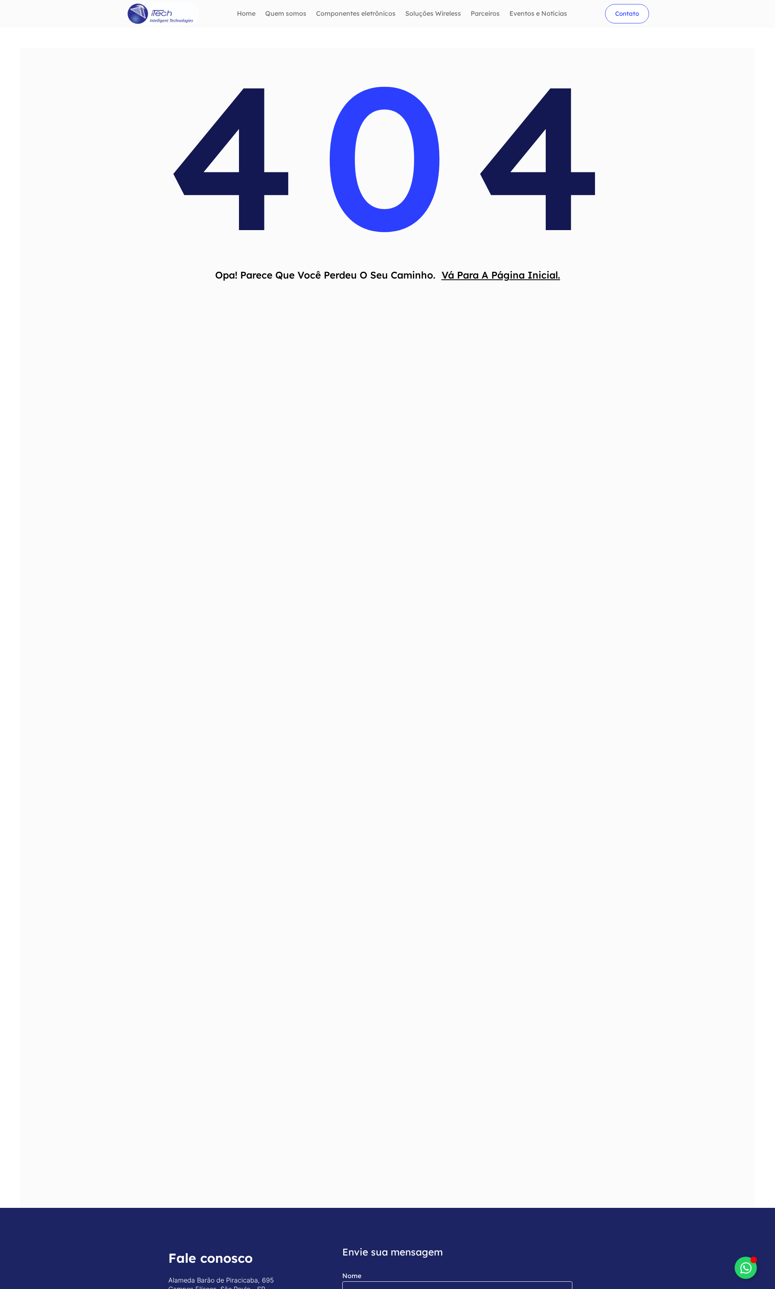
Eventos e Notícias (538, 13)
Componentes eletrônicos (356, 13)
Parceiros (485, 13)
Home (246, 13)
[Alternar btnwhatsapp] (746, 1268)
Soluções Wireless (433, 13)
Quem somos (285, 13)
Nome (351, 1276)
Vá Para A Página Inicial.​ (501, 275)
